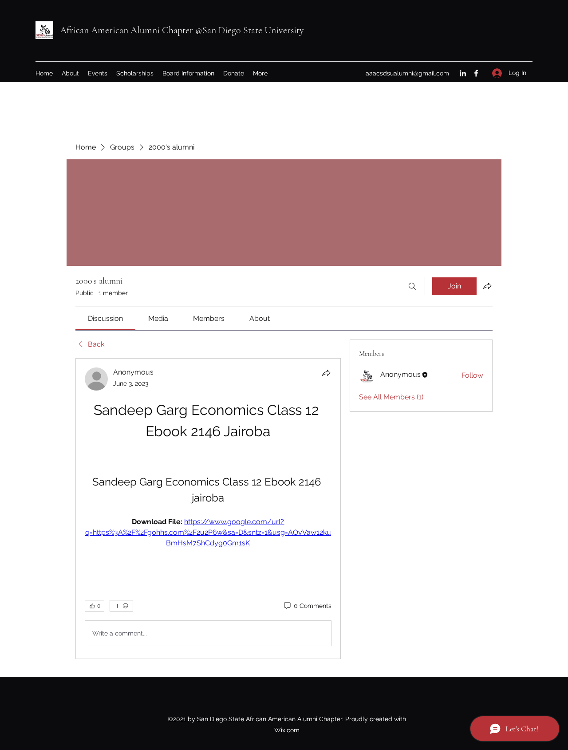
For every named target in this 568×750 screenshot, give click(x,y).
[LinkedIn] (462, 73)
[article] (208, 508)
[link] (105, 318)
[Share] (326, 372)
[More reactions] (121, 606)
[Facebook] (476, 73)
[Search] (412, 286)
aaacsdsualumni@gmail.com (407, 73)
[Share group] (487, 285)
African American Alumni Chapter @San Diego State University (182, 30)
